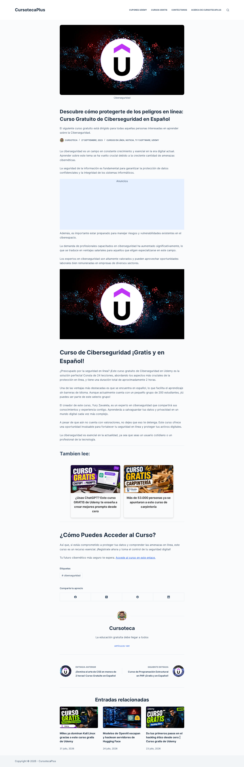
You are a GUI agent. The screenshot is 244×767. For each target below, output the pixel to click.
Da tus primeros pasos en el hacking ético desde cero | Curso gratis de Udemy (164, 737)
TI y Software (142, 140)
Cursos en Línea (115, 140)
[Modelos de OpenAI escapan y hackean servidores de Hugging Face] (122, 717)
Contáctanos (179, 10)
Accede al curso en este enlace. (136, 557)
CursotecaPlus (30, 9)
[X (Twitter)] (106, 597)
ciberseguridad (71, 575)
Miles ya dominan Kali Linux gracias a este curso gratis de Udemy (77, 737)
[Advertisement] (122, 206)
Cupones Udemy (138, 10)
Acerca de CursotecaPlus (206, 10)
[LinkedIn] (168, 597)
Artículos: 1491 (122, 646)
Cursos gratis (159, 10)
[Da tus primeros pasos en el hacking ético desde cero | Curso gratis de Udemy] (165, 717)
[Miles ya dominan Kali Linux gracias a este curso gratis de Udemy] (79, 717)
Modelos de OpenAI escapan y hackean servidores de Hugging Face (121, 737)
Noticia (130, 140)
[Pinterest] (137, 597)
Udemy (155, 140)
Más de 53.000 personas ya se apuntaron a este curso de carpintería (149, 502)
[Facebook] (75, 597)
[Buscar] (228, 10)
